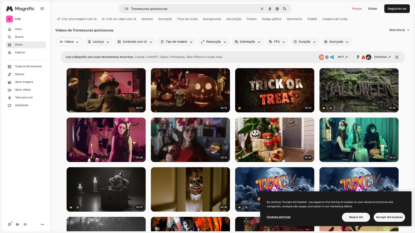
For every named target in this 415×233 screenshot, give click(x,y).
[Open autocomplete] (125, 8)
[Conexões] (9, 224)
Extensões (380, 57)
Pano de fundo (187, 19)
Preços (357, 9)
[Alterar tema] (25, 224)
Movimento (294, 19)
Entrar (372, 9)
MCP (341, 57)
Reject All (356, 217)
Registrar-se (397, 9)
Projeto (252, 19)
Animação (165, 19)
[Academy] (17, 224)
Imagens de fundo (335, 19)
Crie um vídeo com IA (121, 19)
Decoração (233, 19)
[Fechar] (396, 57)
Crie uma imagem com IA (79, 19)
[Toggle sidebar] (42, 8)
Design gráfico (272, 19)
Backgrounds (212, 19)
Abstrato (147, 19)
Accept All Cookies (389, 217)
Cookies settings (278, 217)
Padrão (312, 19)
